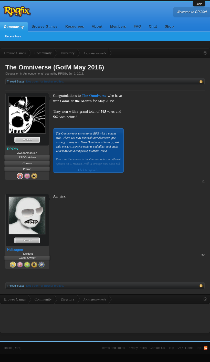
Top (198, 348)
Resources (74, 26)
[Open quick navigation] (205, 53)
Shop (169, 26)
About (97, 26)
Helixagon (15, 250)
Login (199, 3)
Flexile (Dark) (12, 348)
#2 (203, 254)
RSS (205, 348)
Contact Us (157, 348)
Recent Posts (13, 36)
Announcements (33, 73)
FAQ (137, 26)
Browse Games (45, 26)
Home (189, 348)
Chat (153, 26)
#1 (203, 181)
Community (14, 27)
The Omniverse (94, 95)
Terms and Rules (113, 348)
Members (118, 26)
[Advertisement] (166, 125)
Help (170, 348)
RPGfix (62, 73)
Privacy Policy (137, 348)
